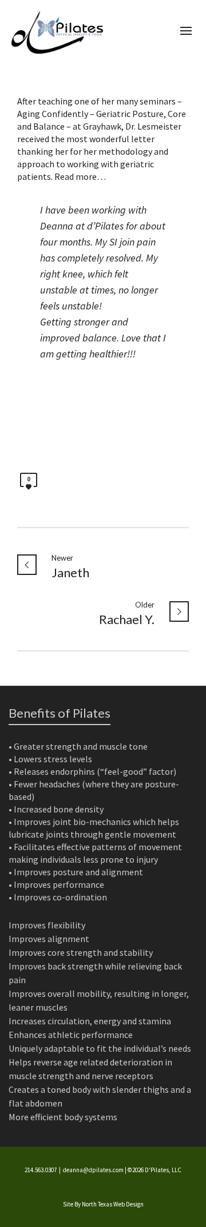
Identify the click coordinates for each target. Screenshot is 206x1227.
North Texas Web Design (113, 1204)
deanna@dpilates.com (93, 1170)
